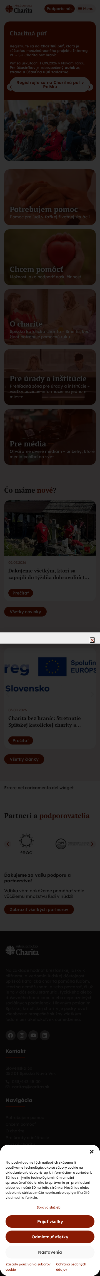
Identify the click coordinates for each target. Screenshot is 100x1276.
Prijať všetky (50, 1221)
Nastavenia (50, 1252)
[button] (91, 1151)
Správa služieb (49, 1207)
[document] (50, 638)
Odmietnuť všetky (50, 1236)
